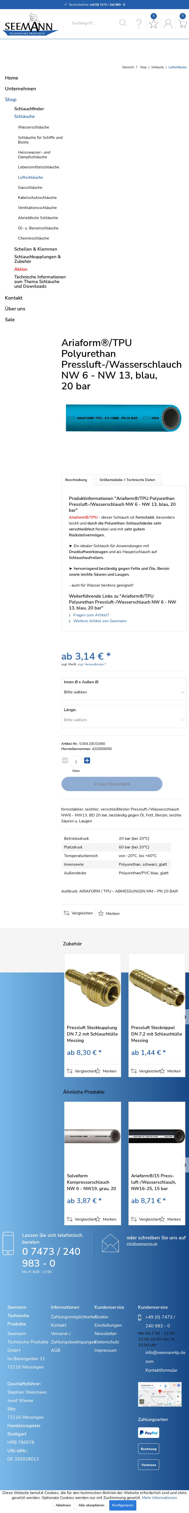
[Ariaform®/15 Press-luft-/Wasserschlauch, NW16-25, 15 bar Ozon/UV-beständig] (157, 1136)
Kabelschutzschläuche (37, 197)
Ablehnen (63, 1505)
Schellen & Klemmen (35, 249)
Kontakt (13, 298)
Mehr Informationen (159, 1497)
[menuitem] (100, 23)
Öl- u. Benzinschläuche (38, 228)
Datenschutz (106, 1342)
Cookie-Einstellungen (108, 1321)
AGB (55, 1350)
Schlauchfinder (29, 109)
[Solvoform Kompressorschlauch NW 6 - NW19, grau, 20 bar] (92, 1136)
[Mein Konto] (167, 23)
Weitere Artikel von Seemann (99, 621)
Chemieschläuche (33, 238)
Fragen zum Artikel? (90, 615)
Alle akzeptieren (91, 1505)
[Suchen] (123, 23)
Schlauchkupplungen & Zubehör (37, 259)
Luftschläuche (30, 177)
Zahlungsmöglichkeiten (71, 1317)
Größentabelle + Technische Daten (127, 480)
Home (11, 78)
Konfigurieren (122, 1505)
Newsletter (105, 1334)
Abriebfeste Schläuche (38, 218)
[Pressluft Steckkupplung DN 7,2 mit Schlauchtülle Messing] (92, 988)
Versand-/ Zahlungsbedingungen (71, 1338)
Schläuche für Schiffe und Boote (40, 140)
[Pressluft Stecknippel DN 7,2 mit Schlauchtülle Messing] (157, 988)
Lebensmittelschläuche (38, 167)
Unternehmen (20, 88)
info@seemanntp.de (142, 1244)
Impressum (105, 1350)
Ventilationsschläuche (37, 207)
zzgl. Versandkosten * (92, 664)
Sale (10, 319)
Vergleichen (82, 913)
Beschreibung (76, 480)
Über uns (15, 308)
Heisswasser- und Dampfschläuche (34, 155)
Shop (10, 99)
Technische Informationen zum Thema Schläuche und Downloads (40, 281)
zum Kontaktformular (161, 1365)
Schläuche (24, 116)
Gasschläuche (30, 187)
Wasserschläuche (33, 127)
